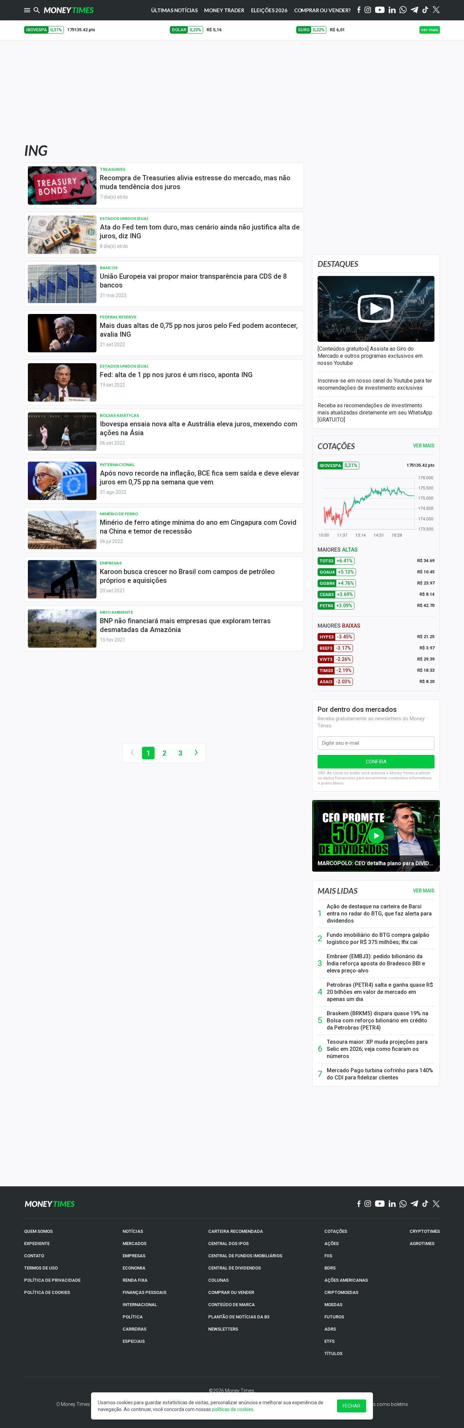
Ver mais (423, 890)
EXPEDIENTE (37, 1243)
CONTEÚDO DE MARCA (231, 1304)
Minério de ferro (119, 513)
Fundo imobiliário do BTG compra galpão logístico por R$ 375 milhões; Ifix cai (378, 938)
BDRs (330, 1268)
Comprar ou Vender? (322, 10)
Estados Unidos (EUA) (124, 218)
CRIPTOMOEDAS (341, 1292)
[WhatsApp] (403, 10)
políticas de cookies (232, 1409)
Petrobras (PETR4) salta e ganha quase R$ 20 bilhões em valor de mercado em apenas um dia (380, 992)
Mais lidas (337, 890)
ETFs (329, 1341)
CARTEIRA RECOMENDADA (235, 1231)
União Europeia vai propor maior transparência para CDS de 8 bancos (193, 280)
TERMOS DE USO (41, 1268)
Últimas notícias (174, 10)
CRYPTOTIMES (425, 1231)
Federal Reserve (118, 316)
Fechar (351, 1406)
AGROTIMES (422, 1243)
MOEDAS (333, 1304)
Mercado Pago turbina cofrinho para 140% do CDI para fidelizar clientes (380, 1074)
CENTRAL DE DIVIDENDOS (234, 1268)
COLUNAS (218, 1280)
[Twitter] (436, 10)
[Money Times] (68, 10)
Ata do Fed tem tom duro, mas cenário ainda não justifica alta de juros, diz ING (200, 231)
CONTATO (34, 1255)
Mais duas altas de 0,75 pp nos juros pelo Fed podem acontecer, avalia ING (199, 329)
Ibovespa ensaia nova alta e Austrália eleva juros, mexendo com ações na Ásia (198, 428)
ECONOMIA (134, 1268)
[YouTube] (380, 10)
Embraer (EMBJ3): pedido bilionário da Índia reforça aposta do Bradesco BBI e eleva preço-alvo (376, 963)
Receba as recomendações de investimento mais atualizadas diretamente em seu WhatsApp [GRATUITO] (375, 412)
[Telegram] (414, 10)
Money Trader (224, 10)
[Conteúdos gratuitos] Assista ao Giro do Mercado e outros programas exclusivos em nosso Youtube (370, 356)
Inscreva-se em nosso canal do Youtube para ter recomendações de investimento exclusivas (375, 384)
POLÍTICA (133, 1316)
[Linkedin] (392, 10)
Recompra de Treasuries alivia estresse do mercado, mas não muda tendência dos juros (195, 182)
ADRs (330, 1329)
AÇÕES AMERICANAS (346, 1280)
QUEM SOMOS (38, 1231)
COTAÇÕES (335, 1231)
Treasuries (112, 169)
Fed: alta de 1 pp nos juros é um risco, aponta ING (176, 375)
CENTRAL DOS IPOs (228, 1243)
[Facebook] (359, 10)
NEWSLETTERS (223, 1329)
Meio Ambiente (116, 612)
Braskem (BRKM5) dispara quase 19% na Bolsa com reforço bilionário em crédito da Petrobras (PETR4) (377, 1020)
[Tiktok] (425, 10)
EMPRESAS (134, 1255)
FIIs (328, 1255)
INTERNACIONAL (140, 1304)
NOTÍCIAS (133, 1231)
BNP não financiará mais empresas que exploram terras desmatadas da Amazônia (185, 625)
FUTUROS (334, 1316)
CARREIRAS (134, 1329)
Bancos (109, 267)
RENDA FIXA (135, 1280)
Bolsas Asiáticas (119, 415)
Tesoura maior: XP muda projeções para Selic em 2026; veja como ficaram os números (377, 1049)
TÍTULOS (333, 1353)
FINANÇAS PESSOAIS (144, 1292)
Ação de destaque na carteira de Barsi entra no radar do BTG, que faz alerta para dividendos (379, 913)
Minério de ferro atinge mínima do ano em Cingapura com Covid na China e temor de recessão (198, 526)
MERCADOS (134, 1243)
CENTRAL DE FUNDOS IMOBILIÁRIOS (245, 1255)
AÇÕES (331, 1243)
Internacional (117, 464)
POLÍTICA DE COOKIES (47, 1292)
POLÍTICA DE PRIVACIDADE (52, 1280)
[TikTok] (425, 1204)
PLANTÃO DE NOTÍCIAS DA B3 (238, 1316)
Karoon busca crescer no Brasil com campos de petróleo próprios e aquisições (187, 576)
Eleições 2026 (269, 10)
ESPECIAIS (134, 1341)
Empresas (111, 562)
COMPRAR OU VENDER (231, 1292)
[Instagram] (367, 10)
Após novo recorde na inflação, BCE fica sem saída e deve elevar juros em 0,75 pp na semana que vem (199, 477)
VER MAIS (423, 445)
